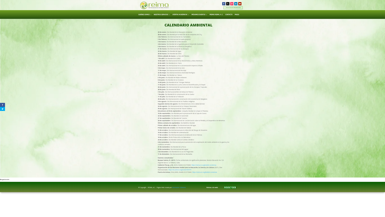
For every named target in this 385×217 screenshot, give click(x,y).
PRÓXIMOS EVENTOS (198, 14)
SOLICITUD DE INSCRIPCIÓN (233, 7)
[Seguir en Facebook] (223, 3)
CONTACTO (229, 14)
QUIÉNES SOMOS (144, 14)
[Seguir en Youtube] (239, 3)
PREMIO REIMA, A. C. (216, 14)
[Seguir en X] (227, 3)
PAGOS (237, 14)
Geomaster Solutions (179, 187)
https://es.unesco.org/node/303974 (179, 170)
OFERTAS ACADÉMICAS (179, 14)
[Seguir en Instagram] (231, 3)
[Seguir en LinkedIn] (235, 3)
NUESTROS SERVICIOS (161, 14)
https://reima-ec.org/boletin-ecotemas (204, 165)
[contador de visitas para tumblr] (230, 188)
